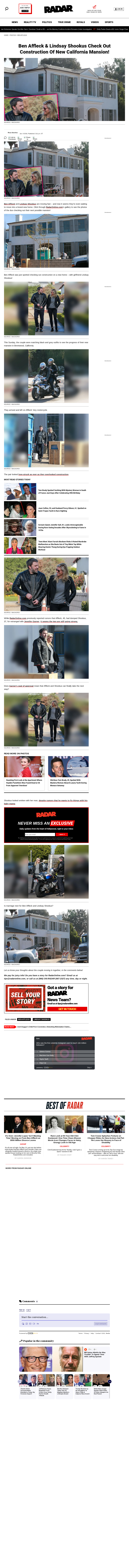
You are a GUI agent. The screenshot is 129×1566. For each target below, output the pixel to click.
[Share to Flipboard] (27, 138)
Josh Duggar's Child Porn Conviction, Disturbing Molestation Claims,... (44, 1027)
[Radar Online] (59, 9)
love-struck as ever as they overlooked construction (43, 474)
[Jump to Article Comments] (5, 138)
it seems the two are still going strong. (59, 621)
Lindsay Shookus (28, 204)
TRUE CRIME (64, 22)
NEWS (15, 22)
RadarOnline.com (54, 207)
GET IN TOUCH (67, 1009)
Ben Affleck (22, 35)
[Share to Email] (35, 138)
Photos (13, 35)
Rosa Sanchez (13, 132)
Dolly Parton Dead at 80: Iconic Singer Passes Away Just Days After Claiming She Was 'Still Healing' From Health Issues (83, 29)
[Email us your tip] (25, 13)
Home (6, 35)
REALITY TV (30, 22)
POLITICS (47, 22)
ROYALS (81, 22)
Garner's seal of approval (21, 686)
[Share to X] (20, 138)
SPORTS (109, 22)
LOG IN (120, 9)
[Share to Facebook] (12, 138)
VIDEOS (95, 22)
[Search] (6, 10)
